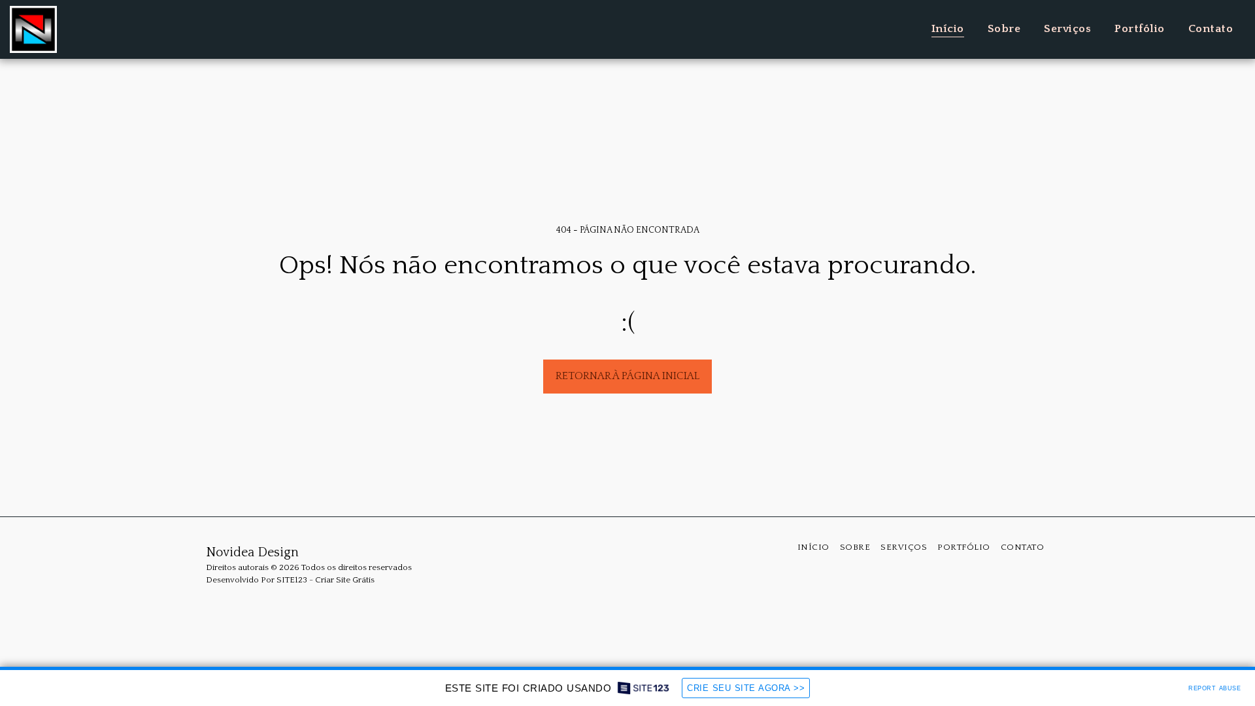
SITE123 (291, 579)
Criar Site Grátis (345, 579)
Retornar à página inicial (627, 376)
